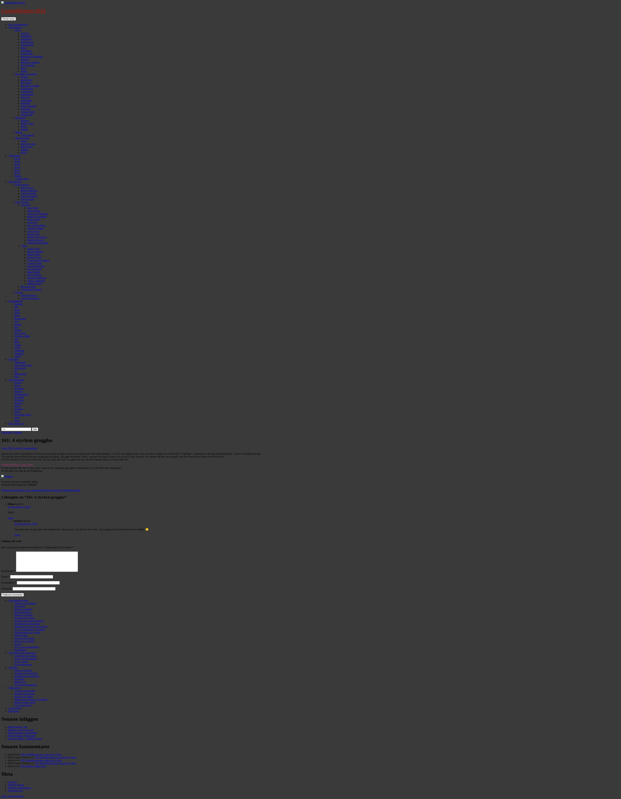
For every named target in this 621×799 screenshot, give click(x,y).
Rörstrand (26, 109)
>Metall (18, 132)
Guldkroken (27, 91)
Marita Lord (33, 234)
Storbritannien (21, 394)
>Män (24, 245)
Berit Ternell (33, 219)
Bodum (24, 149)
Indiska (24, 129)
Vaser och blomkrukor (25, 658)
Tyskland (19, 400)
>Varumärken (15, 27)
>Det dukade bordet (18, 600)
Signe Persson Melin (37, 243)
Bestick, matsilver (23, 609)
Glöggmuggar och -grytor (27, 632)
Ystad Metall (27, 135)
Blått (16, 342)
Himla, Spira (27, 123)
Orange (18, 324)
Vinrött (17, 330)
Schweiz (18, 409)
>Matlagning (14, 687)
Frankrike (19, 397)
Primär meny (9, 19)
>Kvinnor (26, 205)
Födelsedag (20, 362)
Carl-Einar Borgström (38, 260)
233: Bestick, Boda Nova (33, 766)
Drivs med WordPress (12, 796)
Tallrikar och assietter (25, 603)
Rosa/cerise (20, 333)
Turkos (17, 344)
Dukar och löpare (23, 670)
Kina (16, 420)
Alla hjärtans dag (23, 365)
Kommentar (8, 571)
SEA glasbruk (28, 65)
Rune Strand (33, 272)
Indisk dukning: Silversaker (22, 735)
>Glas (17, 30)
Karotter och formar (24, 618)
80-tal (17, 170)
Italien (17, 406)
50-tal (17, 161)
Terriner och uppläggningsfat (29, 620)
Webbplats (6, 588)
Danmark (19, 388)
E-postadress (8, 582)
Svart (17, 310)
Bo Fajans (26, 82)
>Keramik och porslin (25, 74)
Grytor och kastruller (24, 690)
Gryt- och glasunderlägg (26, 647)
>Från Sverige (21, 202)
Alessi (24, 141)
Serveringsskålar (22, 612)
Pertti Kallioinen (29, 190)
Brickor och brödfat (24, 641)
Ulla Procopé (27, 199)
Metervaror (20, 682)
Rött (16, 327)
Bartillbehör (20, 650)
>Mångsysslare (22, 138)
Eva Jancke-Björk (36, 225)
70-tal (17, 167)
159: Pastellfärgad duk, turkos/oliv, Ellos (40, 754)
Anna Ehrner (33, 210)
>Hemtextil (20, 117)
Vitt (16, 307)
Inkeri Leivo (27, 187)
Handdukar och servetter (26, 676)
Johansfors (26, 50)
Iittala (23, 47)
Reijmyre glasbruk (30, 62)
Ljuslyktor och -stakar (25, 655)
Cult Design (27, 88)
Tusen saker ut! (15, 423)
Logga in (12, 782)
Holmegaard (27, 42)
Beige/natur (20, 318)
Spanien (18, 403)
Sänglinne (19, 679)
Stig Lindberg (34, 275)
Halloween (19, 368)
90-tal (17, 173)
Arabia (24, 77)
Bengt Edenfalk (35, 251)
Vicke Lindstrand (36, 280)
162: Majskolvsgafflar (62, 490)
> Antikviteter (21, 178)
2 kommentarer (29, 448)
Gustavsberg (27, 94)
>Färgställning (15, 301)
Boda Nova (27, 146)
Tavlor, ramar (21, 661)
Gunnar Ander (34, 263)
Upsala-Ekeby (28, 111)
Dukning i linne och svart (21, 729)
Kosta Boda (27, 53)
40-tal (17, 158)
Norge (17, 385)
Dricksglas (6, 432)
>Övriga (18, 292)
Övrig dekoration (23, 664)
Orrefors (25, 59)
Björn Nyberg (34, 257)
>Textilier (13, 667)
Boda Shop (26, 79)
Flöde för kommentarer (19, 787)
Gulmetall (19, 350)
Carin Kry (32, 222)
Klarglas (18, 304)
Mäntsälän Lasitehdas (32, 56)
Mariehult (26, 103)
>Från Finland (21, 184)
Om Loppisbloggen (18, 24)
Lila (16, 339)
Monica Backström (37, 237)
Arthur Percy (33, 248)
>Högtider (13, 359)
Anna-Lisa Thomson (37, 213)
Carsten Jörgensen (30, 298)
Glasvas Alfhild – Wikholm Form (25, 738)
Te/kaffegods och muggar (27, 623)
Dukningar (13, 711)
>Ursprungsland (16, 379)
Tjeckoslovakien (22, 414)
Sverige (18, 382)
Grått (16, 312)
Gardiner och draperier (25, 673)
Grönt (17, 347)
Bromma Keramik (30, 85)
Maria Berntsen (28, 295)
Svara (11, 518)
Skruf (23, 68)
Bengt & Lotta (28, 144)
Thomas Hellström (36, 277)
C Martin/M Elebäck (31, 289)
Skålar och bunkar (23, 615)
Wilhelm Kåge (34, 283)
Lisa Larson (33, 231)
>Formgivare (14, 181)
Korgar (18, 644)
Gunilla (17, 448)
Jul (15, 371)
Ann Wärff (32, 208)
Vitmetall (18, 353)
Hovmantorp (27, 45)
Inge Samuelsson (35, 266)
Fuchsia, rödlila (22, 336)
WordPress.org (15, 790)
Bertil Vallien (34, 254)
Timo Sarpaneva (29, 196)
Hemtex (25, 120)
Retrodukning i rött (17, 727)
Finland (18, 391)
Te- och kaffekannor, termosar (29, 629)
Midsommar (20, 374)
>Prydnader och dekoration (22, 652)
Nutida (17, 176)
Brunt (17, 315)
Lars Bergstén (34, 269)
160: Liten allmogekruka (23, 490)
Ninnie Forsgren (35, 240)
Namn (5, 576)
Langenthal (26, 100)
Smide (17, 356)
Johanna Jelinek (35, 228)
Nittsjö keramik (28, 106)
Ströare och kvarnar (24, 638)
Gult (16, 321)
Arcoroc (25, 33)
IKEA (24, 126)
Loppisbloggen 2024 (23, 10)
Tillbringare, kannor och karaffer (30, 626)
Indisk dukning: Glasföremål (22, 732)
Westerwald (27, 114)
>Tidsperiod (14, 155)
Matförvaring (21, 635)
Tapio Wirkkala (28, 193)
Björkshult (26, 36)
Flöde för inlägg (16, 784)
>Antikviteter (14, 708)
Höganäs (25, 97)
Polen (17, 411)
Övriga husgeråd (22, 705)
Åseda (24, 71)
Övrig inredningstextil (25, 684)
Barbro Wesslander (37, 216)
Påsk (16, 376)
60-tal (17, 164)
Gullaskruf (26, 39)
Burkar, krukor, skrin (24, 702)
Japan (17, 417)
